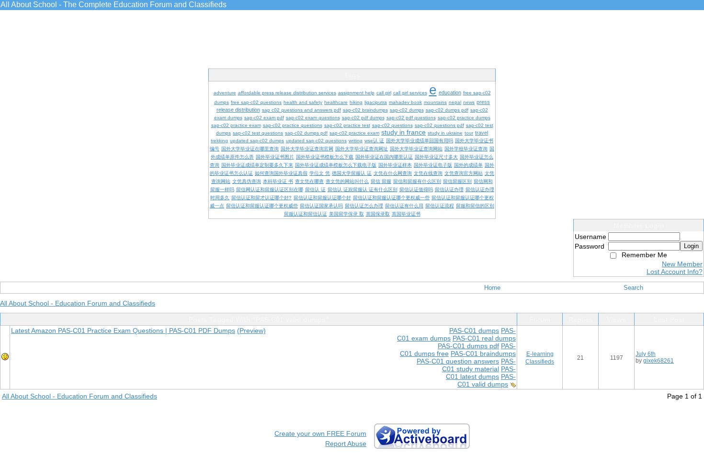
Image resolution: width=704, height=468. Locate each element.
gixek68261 (658, 360)
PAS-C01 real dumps (484, 338)
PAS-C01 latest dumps (481, 372)
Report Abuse (345, 443)
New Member (682, 264)
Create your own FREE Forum (320, 433)
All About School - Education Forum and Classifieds (77, 303)
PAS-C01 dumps (474, 330)
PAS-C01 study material (479, 365)
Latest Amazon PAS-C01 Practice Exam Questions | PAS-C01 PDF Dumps (123, 330)
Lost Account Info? (675, 271)
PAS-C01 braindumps (483, 353)
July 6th (646, 354)
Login (691, 246)
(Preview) (251, 330)
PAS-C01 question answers (458, 361)
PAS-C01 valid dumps (486, 380)
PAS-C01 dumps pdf (468, 346)
